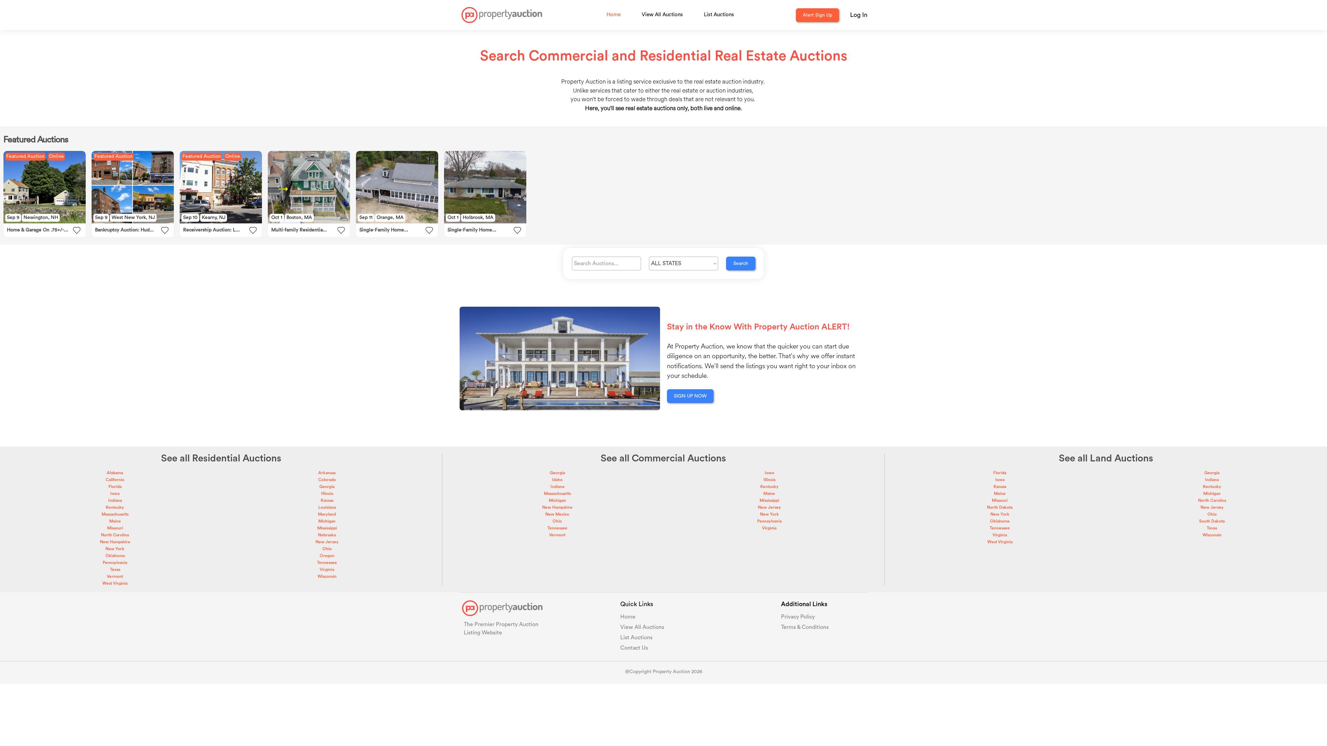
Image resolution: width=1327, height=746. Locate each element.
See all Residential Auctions (221, 458)
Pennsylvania (115, 563)
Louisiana (327, 507)
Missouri (115, 528)
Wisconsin (327, 576)
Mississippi (327, 528)
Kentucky (115, 507)
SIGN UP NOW (690, 396)
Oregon (327, 556)
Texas (115, 569)
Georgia (327, 487)
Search (740, 263)
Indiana (115, 500)
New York (114, 549)
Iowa (115, 493)
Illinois (327, 493)
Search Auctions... (596, 263)
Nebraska (327, 535)
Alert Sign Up (817, 15)
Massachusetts (115, 514)
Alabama (115, 473)
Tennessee (327, 563)
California (115, 480)
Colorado (327, 480)
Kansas (327, 500)
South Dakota (1212, 521)
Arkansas (327, 473)
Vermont (115, 576)
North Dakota (1000, 507)
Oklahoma (115, 556)
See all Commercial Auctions (663, 458)
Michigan (327, 521)
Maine (115, 521)
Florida (115, 487)
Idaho (557, 480)
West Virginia (115, 583)
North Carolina (115, 535)
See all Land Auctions (1106, 458)
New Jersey (327, 542)
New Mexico (557, 514)
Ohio (327, 549)
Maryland (327, 514)
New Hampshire (115, 542)
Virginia (327, 569)
